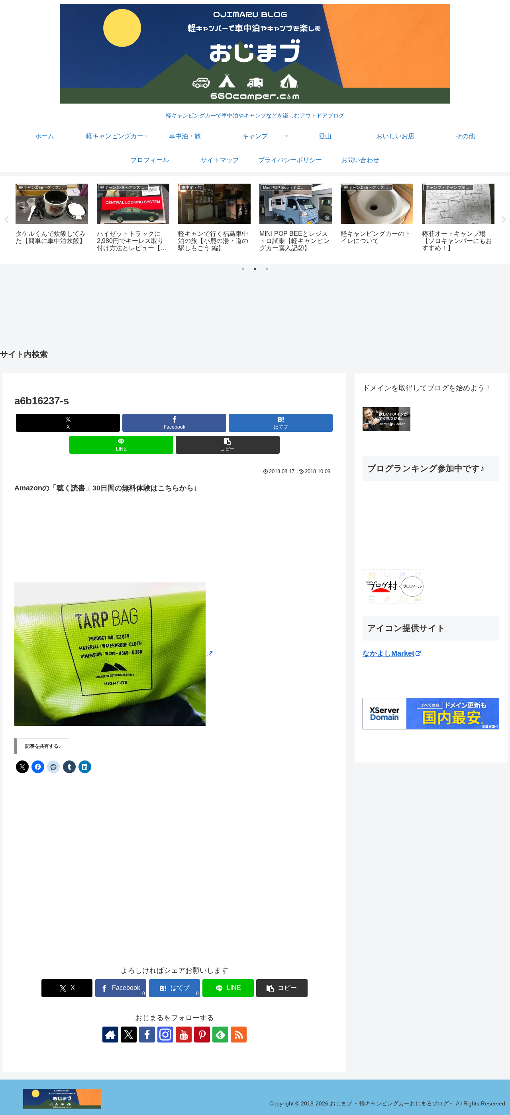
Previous (6, 220)
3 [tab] (267, 269)
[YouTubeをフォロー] (184, 1034)
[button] (228, 445)
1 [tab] (243, 269)
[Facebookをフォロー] (147, 1034)
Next (504, 220)
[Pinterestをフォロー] (202, 1034)
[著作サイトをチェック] (110, 1034)
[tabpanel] (52, 218)
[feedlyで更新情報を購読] (220, 1034)
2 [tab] (255, 269)
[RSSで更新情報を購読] (239, 1034)
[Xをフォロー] (129, 1034)
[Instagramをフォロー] (165, 1034)
